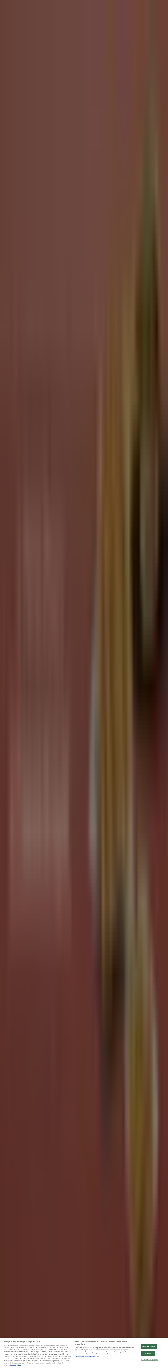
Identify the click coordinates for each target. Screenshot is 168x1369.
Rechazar (148, 1353)
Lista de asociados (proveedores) (87, 1356)
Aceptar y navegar (148, 1347)
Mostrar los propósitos (149, 1360)
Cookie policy (16, 1365)
